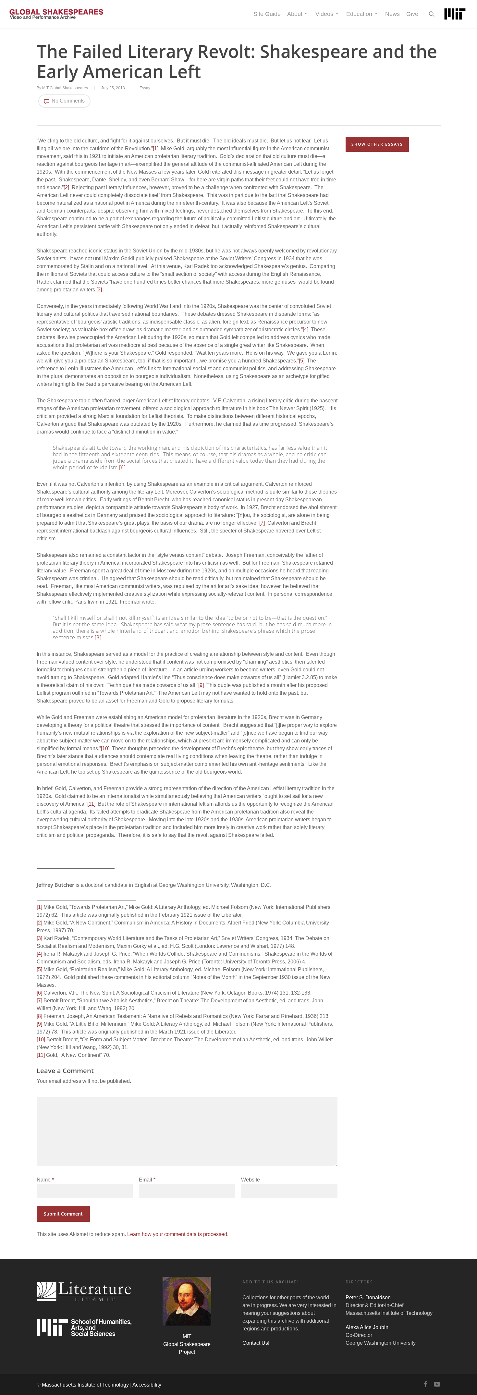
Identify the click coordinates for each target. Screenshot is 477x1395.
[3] (99, 289)
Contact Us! (255, 1343)
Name (45, 1179)
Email (147, 1179)
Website (250, 1179)
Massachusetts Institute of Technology (85, 1385)
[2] (66, 187)
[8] (98, 637)
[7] (262, 523)
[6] (122, 467)
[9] (201, 685)
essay (145, 88)
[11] (91, 804)
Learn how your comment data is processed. (177, 1234)
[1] (155, 148)
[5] (301, 360)
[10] (105, 748)
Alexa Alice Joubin (367, 1327)
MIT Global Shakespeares (65, 88)
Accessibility (146, 1385)
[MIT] (455, 14)
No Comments (67, 101)
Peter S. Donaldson (368, 1297)
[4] (305, 329)
